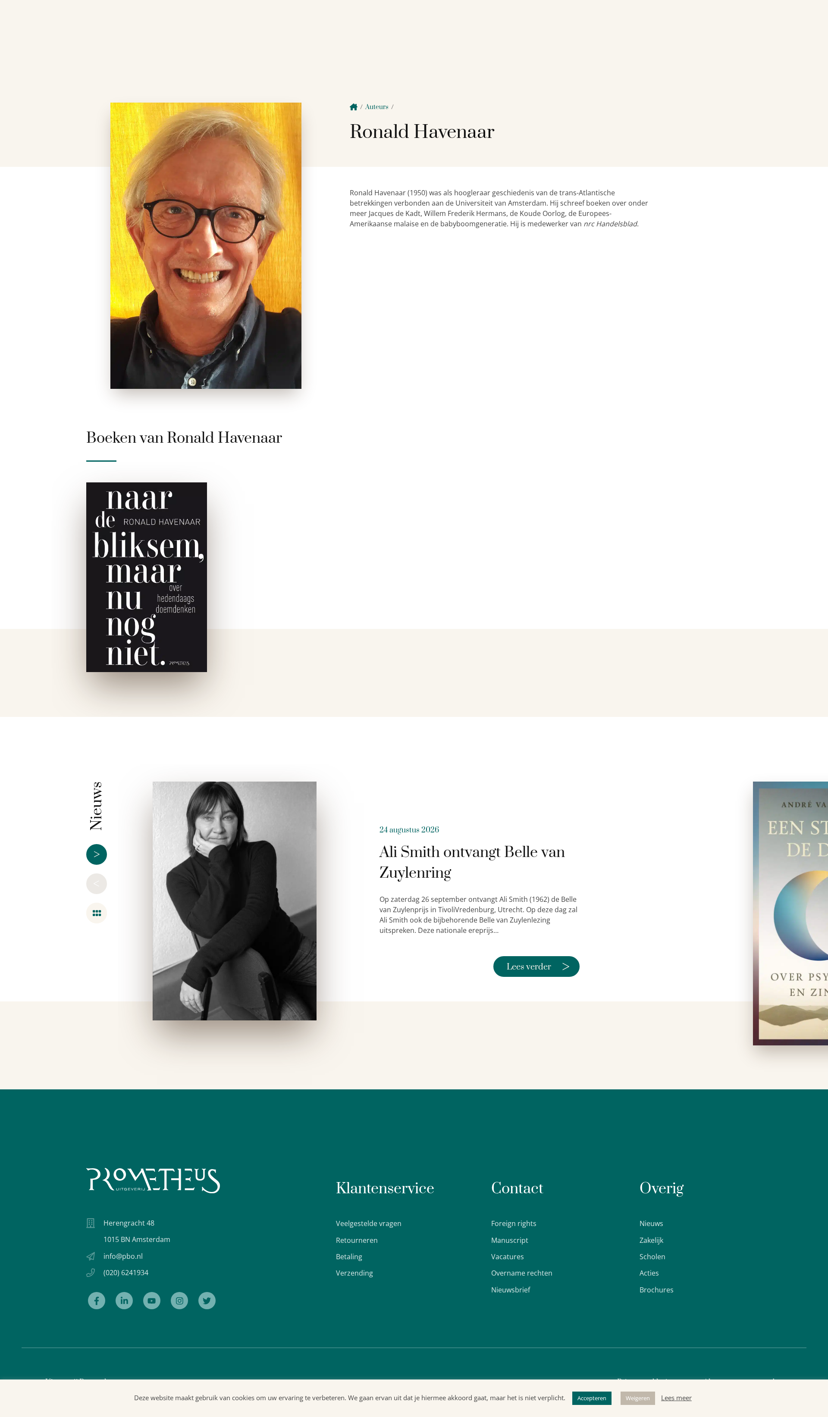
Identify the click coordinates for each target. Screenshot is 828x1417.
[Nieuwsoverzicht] (96, 913)
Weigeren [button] (638, 1398)
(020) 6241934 (126, 1272)
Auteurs (377, 107)
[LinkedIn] (124, 1300)
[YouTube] (151, 1300)
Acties (649, 1273)
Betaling (349, 1256)
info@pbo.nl (123, 1256)
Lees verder (538, 966)
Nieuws (651, 1223)
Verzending (354, 1273)
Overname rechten (521, 1273)
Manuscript (509, 1240)
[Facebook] (96, 1300)
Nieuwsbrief (510, 1290)
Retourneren (357, 1240)
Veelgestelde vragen (368, 1223)
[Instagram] (179, 1300)
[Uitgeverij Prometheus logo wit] (153, 1180)
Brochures (657, 1290)
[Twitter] (207, 1300)
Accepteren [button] (591, 1398)
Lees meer (676, 1397)
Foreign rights (513, 1223)
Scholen (652, 1256)
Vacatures (507, 1256)
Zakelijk (651, 1240)
